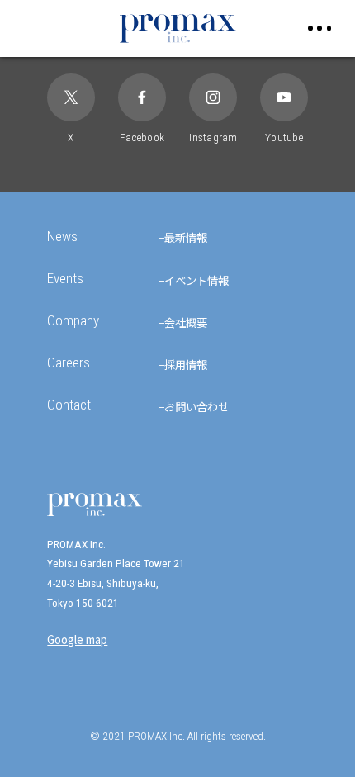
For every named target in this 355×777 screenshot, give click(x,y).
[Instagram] (212, 97)
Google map (77, 639)
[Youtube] (283, 97)
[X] (70, 97)
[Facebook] (141, 97)
